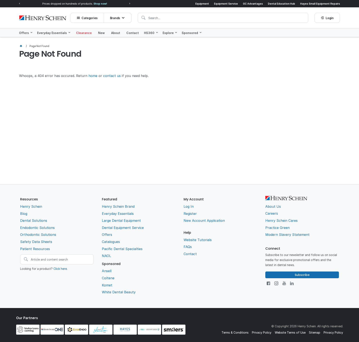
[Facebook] (268, 283)
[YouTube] (284, 283)
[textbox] (223, 18)
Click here (60, 268)
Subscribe (302, 275)
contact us (112, 76)
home (92, 76)
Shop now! (100, 3)
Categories (90, 18)
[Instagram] (276, 283)
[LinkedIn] (292, 283)
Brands (115, 18)
